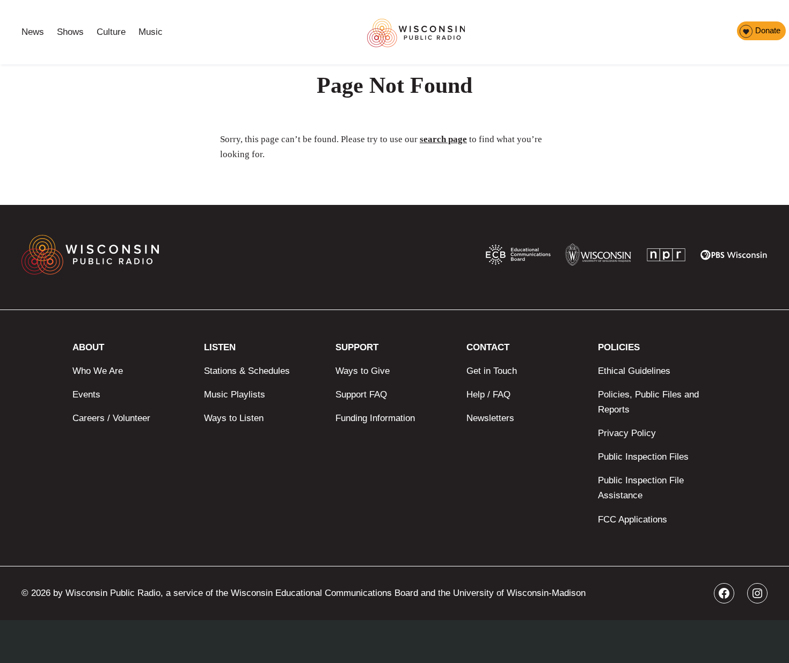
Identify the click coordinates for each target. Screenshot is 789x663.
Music (150, 32)
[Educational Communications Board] (518, 257)
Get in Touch (491, 371)
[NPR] (666, 257)
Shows (70, 32)
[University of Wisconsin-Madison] (598, 257)
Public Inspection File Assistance (641, 487)
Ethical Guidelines (634, 371)
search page (443, 139)
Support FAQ (361, 394)
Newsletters (490, 418)
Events (86, 394)
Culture (111, 32)
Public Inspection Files (643, 457)
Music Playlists (234, 394)
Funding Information (375, 418)
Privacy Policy (627, 433)
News (32, 32)
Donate (767, 30)
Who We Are (97, 371)
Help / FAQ (488, 394)
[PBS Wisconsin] (734, 257)
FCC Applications (632, 519)
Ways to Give (362, 371)
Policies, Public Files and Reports (648, 402)
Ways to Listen (234, 418)
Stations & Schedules (247, 371)
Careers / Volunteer (111, 418)
